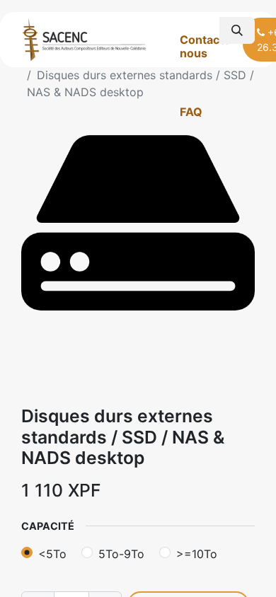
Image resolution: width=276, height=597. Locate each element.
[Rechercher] (237, 30)
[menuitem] (211, 47)
